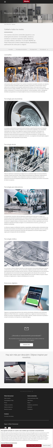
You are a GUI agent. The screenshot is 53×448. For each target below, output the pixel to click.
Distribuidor (29, 407)
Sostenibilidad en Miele (8, 400)
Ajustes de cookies (46, 445)
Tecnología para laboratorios (45, 49)
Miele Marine (30, 400)
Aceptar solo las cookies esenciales (34, 445)
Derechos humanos (8, 409)
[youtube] (9, 428)
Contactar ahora (26, 344)
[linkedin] (5, 428)
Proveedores (30, 409)
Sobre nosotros (7, 398)
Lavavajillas (10, 49)
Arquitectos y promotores (32, 404)
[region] (26, 438)
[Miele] (26, 1)
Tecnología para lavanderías (21, 49)
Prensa (5, 402)
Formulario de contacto (9, 416)
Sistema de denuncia (8, 407)
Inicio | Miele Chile (7, 24)
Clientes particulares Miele (32, 398)
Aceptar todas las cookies (7, 445)
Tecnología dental (33, 49)
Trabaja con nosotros (8, 404)
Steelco (28, 402)
